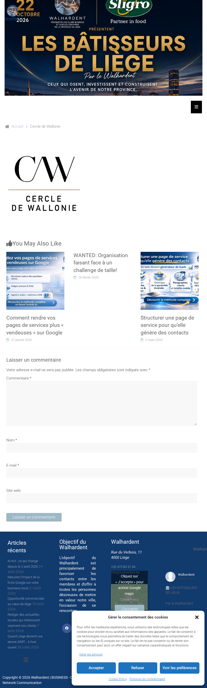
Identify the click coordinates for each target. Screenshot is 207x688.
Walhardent (186, 574)
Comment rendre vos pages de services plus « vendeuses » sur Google (35, 325)
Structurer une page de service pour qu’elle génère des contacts (167, 325)
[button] (196, 617)
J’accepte (129, 608)
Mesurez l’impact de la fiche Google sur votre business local (24, 582)
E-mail (12, 465)
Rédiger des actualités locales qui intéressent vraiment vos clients (24, 620)
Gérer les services (90, 654)
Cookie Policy (118, 679)
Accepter (96, 668)
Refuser (137, 668)
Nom (11, 440)
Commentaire (18, 378)
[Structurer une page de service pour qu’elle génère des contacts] (170, 254)
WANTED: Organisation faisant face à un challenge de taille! (100, 262)
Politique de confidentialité (147, 679)
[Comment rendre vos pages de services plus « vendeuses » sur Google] (35, 254)
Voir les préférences (180, 668)
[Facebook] (67, 628)
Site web (13, 490)
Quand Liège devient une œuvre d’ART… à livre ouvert (25, 641)
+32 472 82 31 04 (123, 567)
